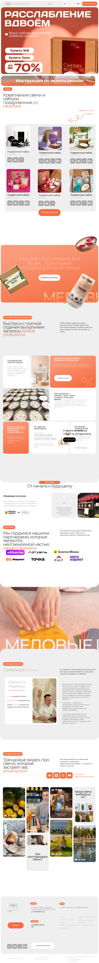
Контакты (81, 922)
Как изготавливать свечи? (37, 856)
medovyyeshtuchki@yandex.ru (74, 907)
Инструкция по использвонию (50, 80)
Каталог (62, 917)
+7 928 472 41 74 (37, 926)
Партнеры (63, 928)
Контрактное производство (69, 925)
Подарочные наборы (67, 919)
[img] (14, 802)
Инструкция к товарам (85, 920)
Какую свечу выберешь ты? (83, 794)
